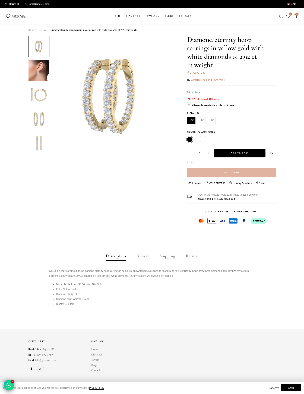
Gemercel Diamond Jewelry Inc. (208, 79)
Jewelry (95, 359)
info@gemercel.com (39, 3)
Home (94, 349)
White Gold (198, 139)
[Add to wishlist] (271, 153)
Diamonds (96, 354)
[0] (288, 16)
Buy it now (232, 172)
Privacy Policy (96, 387)
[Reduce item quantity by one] (190, 153)
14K (201, 120)
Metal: (194, 113)
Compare (197, 183)
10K (191, 120)
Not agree (273, 387)
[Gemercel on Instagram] (40, 368)
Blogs (94, 365)
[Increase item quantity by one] (208, 153)
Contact (95, 370)
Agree (291, 387)
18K (211, 120)
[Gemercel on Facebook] (31, 368)
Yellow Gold (189, 139)
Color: (201, 132)
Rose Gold (207, 139)
